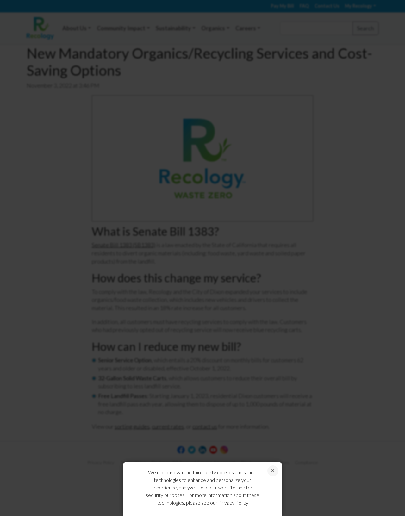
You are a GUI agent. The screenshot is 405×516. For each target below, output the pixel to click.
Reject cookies (272, 470)
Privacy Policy (233, 503)
